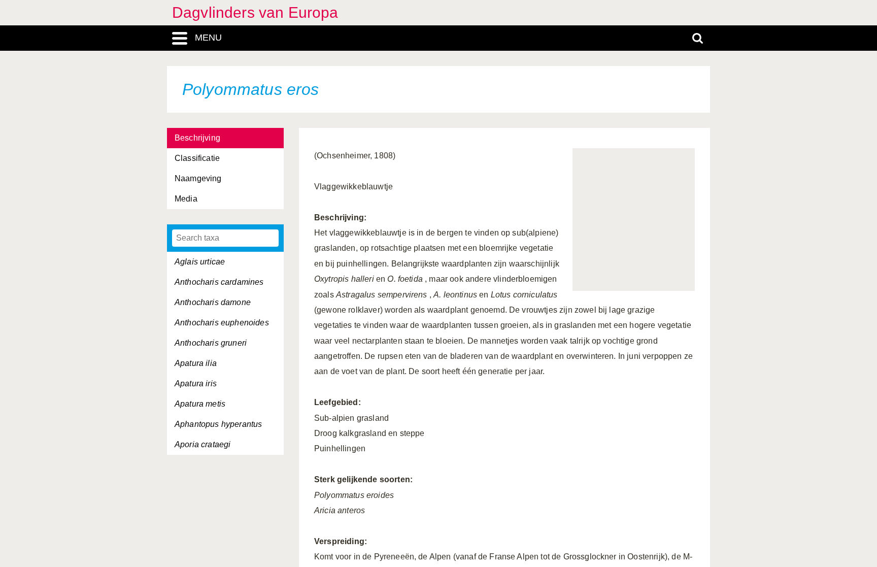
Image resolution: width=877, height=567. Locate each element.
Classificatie (197, 158)
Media (186, 198)
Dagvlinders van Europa (255, 12)
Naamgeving (198, 178)
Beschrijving (197, 138)
